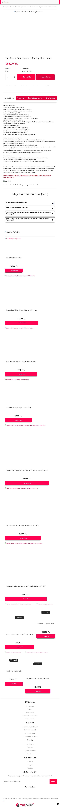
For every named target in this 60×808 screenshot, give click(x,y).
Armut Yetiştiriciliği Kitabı (14, 258)
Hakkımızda (30, 706)
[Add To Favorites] (11, 86)
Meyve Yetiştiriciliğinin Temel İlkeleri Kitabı (19, 634)
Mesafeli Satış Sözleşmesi (30, 727)
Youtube (30, 768)
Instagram (30, 765)
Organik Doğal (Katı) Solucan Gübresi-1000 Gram (21, 310)
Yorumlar (21, 98)
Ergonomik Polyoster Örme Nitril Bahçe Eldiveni (21, 361)
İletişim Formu (30, 719)
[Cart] (56, 805)
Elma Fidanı (25, 68)
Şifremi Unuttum (30, 751)
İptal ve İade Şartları (30, 733)
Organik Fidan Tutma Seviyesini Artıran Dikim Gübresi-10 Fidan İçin (27, 470)
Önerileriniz (50, 98)
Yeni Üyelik (30, 744)
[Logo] (25, 805)
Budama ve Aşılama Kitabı (46, 624)
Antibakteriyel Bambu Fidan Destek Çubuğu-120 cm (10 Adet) (25, 586)
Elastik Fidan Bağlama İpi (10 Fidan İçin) (18, 407)
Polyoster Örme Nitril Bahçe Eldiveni (37, 679)
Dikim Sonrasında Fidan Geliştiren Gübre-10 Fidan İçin (23, 525)
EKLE (53, 781)
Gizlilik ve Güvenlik (30, 730)
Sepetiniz (30, 754)
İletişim (30, 709)
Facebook (30, 762)
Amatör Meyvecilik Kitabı (13, 671)
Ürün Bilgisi (9, 98)
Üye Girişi (30, 747)
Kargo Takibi (30, 712)
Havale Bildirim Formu (30, 716)
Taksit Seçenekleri (35, 98)
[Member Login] (52, 804)
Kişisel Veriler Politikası (30, 736)
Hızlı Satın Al (45, 77)
